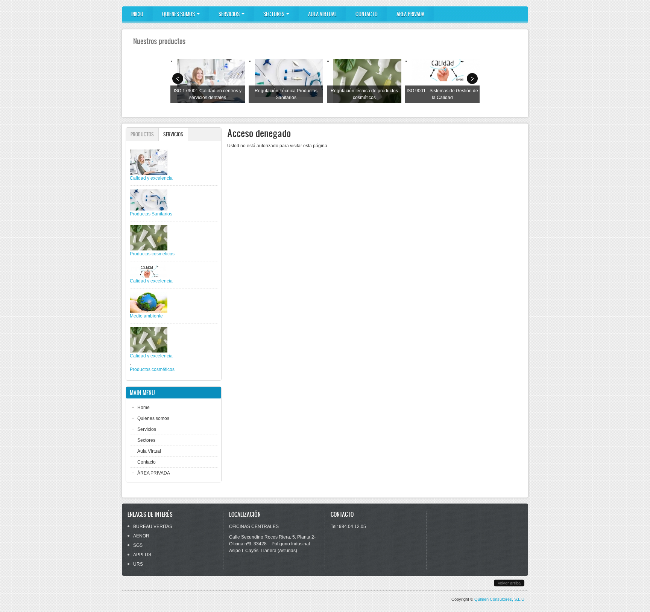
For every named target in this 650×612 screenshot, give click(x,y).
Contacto (366, 14)
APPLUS (142, 554)
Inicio (137, 14)
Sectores (274, 14)
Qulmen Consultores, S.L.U (499, 599)
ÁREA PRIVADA (410, 14)
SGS (138, 545)
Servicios (230, 14)
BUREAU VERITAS (152, 526)
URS (138, 564)
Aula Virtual (322, 14)
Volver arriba (509, 583)
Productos (142, 134)
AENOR (141, 536)
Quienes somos (179, 14)
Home (143, 407)
